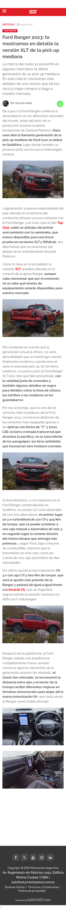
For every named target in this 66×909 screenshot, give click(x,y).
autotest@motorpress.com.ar (33, 882)
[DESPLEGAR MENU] (4, 11)
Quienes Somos (15, 887)
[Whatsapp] (60, 104)
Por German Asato (21, 103)
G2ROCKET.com (39, 900)
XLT (18, 269)
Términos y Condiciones (43, 887)
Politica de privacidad (31, 890)
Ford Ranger (10, 31)
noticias (8, 24)
